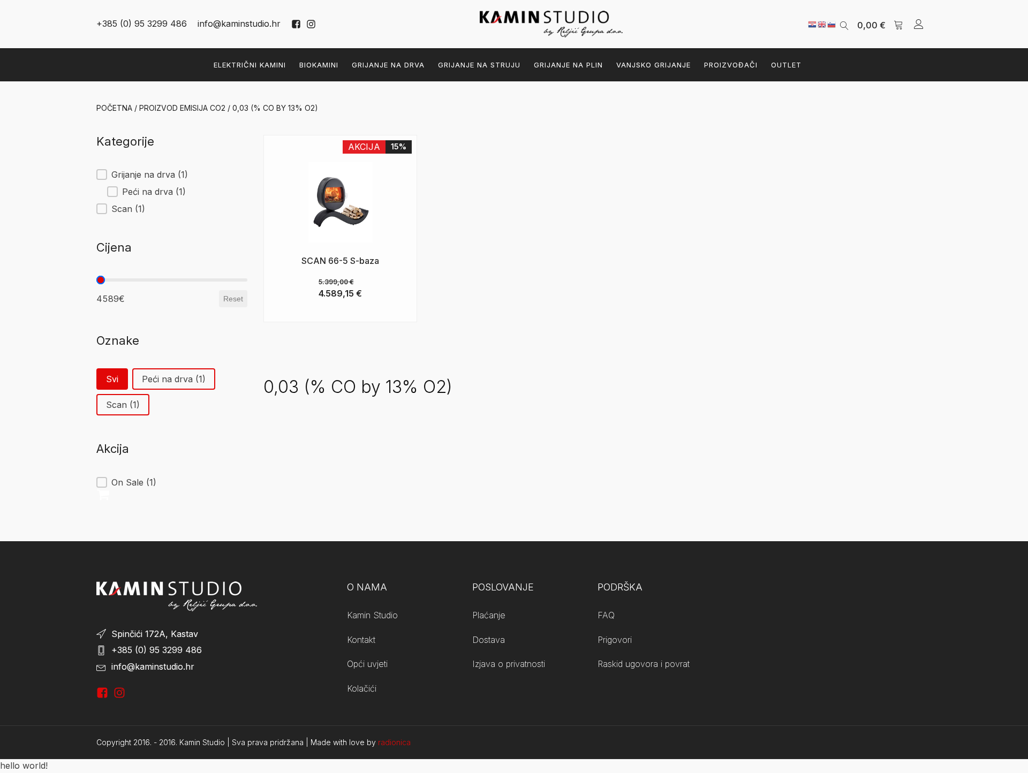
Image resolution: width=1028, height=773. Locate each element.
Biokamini (318, 64)
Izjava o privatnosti (508, 663)
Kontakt (361, 639)
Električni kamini (250, 64)
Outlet (786, 64)
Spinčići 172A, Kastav (154, 633)
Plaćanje (488, 615)
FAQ (606, 615)
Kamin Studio (372, 615)
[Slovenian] (832, 23)
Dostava (488, 639)
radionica (394, 742)
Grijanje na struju (479, 64)
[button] (880, 24)
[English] (822, 23)
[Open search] (844, 24)
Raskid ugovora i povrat (644, 663)
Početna (114, 107)
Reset (233, 298)
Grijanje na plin (568, 64)
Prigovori (615, 639)
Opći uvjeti (367, 663)
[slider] (100, 280)
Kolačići (361, 688)
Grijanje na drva (388, 64)
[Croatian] (813, 23)
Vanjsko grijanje (653, 64)
